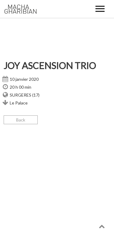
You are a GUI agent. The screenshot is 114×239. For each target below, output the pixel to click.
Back (20, 119)
